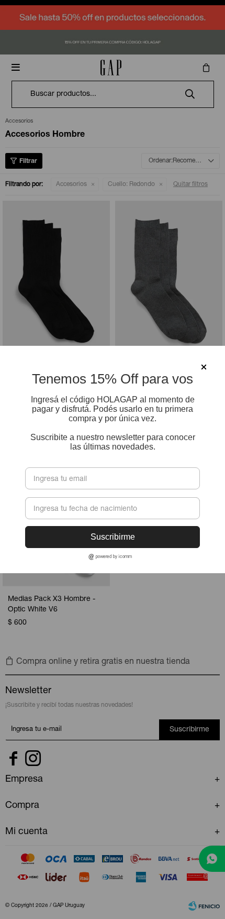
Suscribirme (113, 536)
